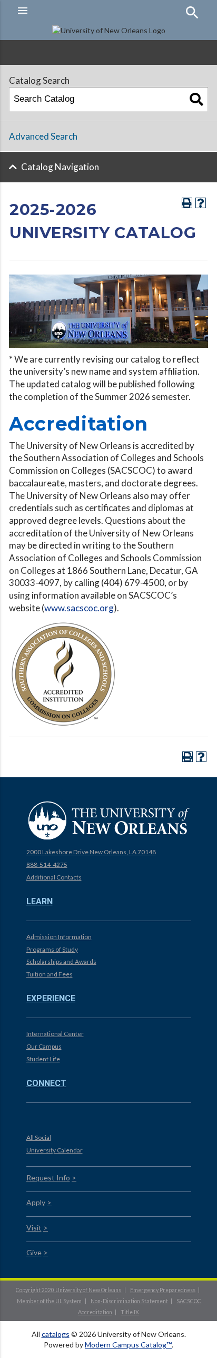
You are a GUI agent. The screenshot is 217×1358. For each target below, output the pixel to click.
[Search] (196, 99)
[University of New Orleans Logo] (108, 820)
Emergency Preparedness (162, 1290)
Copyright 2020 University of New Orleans (68, 1290)
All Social (38, 1137)
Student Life (43, 1059)
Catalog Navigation (60, 166)
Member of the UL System (49, 1301)
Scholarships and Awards (61, 961)
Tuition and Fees (49, 974)
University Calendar (54, 1150)
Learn (39, 901)
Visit (34, 1227)
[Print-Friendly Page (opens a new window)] (187, 203)
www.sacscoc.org (79, 607)
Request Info (48, 1177)
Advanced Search (43, 136)
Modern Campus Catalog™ (128, 1344)
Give (34, 1252)
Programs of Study (52, 949)
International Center (55, 1034)
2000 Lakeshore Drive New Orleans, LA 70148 (91, 852)
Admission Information (59, 937)
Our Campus (44, 1046)
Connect (46, 1083)
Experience (50, 998)
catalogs (56, 1334)
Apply (35, 1202)
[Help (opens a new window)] (200, 203)
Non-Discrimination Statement (129, 1301)
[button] (60, 10)
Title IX (130, 1312)
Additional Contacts (54, 877)
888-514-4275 (46, 864)
